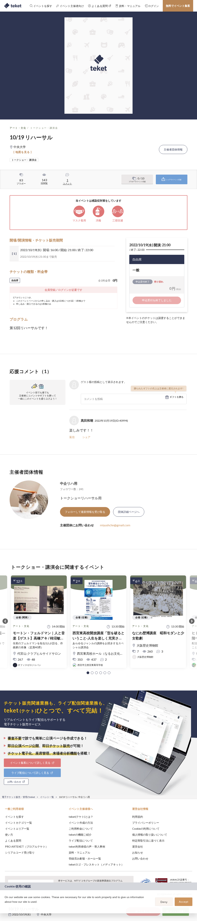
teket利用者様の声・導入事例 (87, 846)
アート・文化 (18, 127)
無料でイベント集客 (178, 5)
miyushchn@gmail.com (115, 525)
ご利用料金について (81, 828)
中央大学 (46, 914)
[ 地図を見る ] (22, 152)
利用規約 (137, 816)
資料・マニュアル (79, 852)
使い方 (9, 834)
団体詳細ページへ (128, 511)
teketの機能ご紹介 (80, 834)
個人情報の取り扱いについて (149, 834)
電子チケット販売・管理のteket (18, 797)
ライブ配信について (81, 840)
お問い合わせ (140, 858)
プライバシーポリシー (145, 822)
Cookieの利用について (145, 828)
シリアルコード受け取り (20, 852)
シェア (86, 437)
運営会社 (137, 846)
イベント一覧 (47, 797)
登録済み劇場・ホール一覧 (85, 858)
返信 (72, 437)
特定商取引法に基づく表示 (148, 840)
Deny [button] (164, 901)
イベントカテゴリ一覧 (18, 822)
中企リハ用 (68, 483)
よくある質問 (13, 840)
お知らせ (137, 852)
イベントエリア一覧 (17, 828)
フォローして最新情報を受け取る (85, 511)
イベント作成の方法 (81, 822)
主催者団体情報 (173, 149)
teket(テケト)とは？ (81, 816)
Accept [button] (183, 901)
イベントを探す (14, 816)
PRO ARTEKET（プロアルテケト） (26, 846)
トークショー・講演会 (44, 127)
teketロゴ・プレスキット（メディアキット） (96, 864)
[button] (88, 672)
